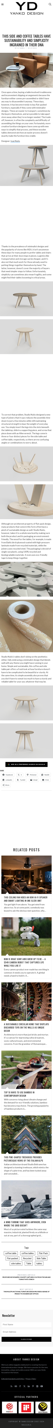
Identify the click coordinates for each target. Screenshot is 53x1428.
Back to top (26, 1424)
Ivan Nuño (15, 141)
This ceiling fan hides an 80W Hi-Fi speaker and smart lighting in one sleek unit (25, 899)
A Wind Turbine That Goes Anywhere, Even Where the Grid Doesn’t (25, 1224)
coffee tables (28, 1253)
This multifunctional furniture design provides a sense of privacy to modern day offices (27, 1291)
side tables (16, 1263)
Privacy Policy (31, 1379)
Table (28, 1263)
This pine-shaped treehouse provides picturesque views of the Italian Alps (23, 1159)
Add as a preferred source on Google (28, 764)
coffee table (10, 1253)
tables (39, 1263)
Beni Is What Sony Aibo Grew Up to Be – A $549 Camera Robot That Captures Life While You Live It (25, 962)
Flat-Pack (43, 1253)
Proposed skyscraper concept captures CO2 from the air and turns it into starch (26, 1277)
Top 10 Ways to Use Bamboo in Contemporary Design (19, 1094)
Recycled (27, 1258)
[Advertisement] (26, 25)
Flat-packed (12, 1258)
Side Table (41, 1258)
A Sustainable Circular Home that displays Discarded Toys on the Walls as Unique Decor (26, 1027)
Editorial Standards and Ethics (12, 1379)
